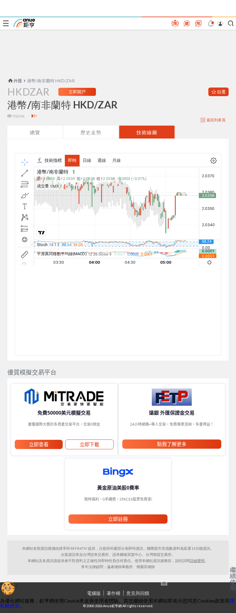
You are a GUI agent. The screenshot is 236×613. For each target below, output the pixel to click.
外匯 (18, 80)
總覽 (35, 132)
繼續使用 (233, 579)
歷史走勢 (91, 132)
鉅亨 (24, 23)
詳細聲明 (197, 560)
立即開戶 (77, 91)
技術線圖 (146, 132)
